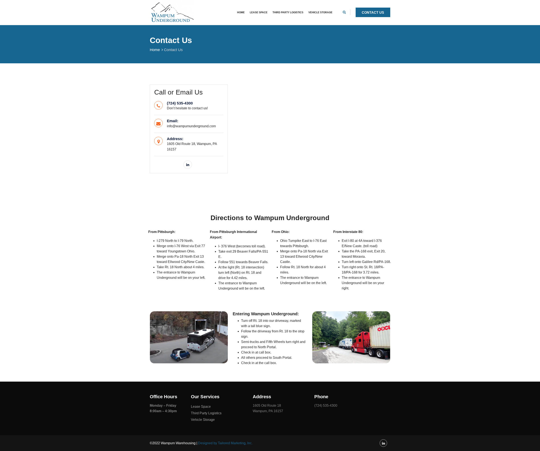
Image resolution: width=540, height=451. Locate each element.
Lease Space (258, 12)
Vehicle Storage (320, 12)
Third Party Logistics (288, 12)
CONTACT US (373, 12)
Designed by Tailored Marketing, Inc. (225, 443)
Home (241, 12)
